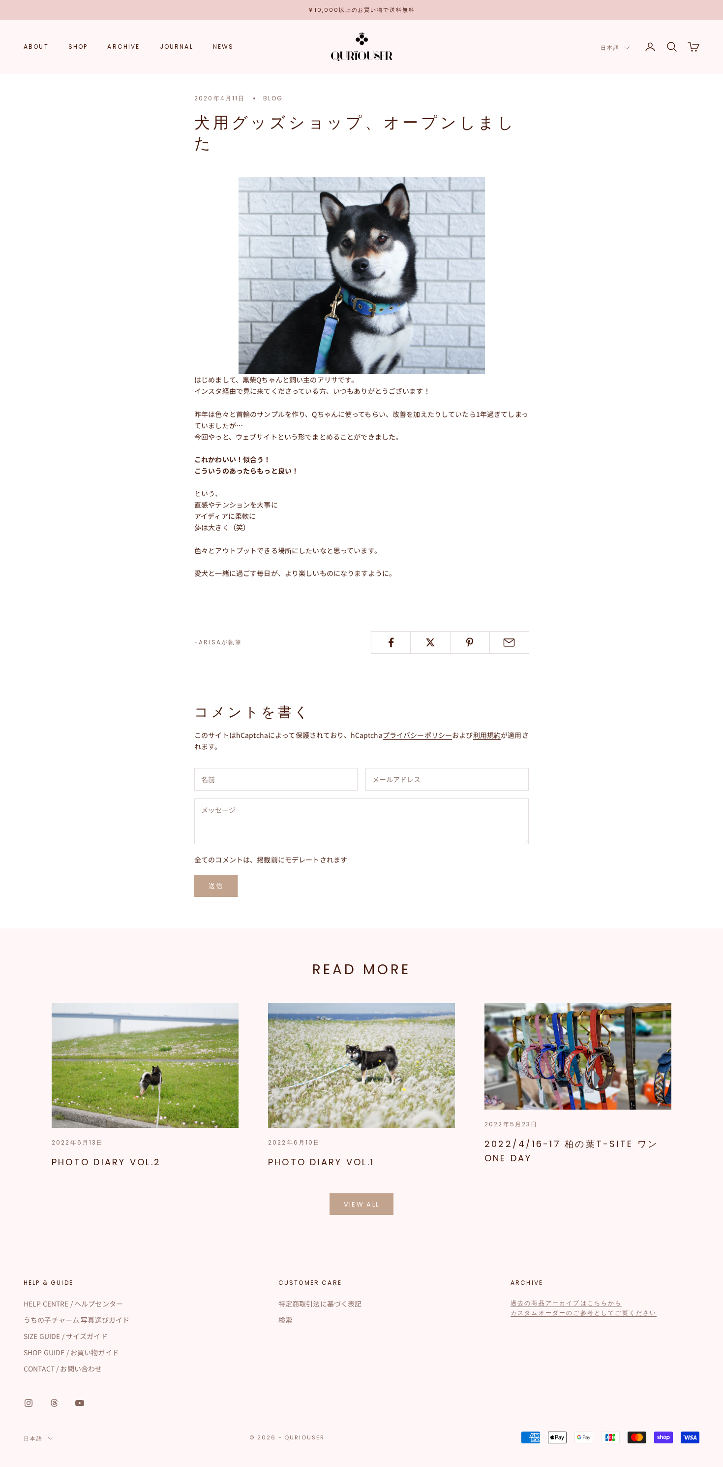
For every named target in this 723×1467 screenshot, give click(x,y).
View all (362, 1204)
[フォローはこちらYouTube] (80, 1403)
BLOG (273, 98)
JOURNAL (176, 46)
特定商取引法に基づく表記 (320, 1303)
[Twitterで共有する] (430, 642)
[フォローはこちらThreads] (54, 1403)
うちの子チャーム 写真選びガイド (76, 1320)
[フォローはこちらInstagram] (28, 1403)
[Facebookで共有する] (390, 642)
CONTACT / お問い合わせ (63, 1368)
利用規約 (487, 735)
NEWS (223, 46)
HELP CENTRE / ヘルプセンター (73, 1303)
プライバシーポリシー (417, 735)
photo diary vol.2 (106, 1162)
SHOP (78, 46)
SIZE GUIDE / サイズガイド (66, 1336)
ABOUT (36, 46)
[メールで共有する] (509, 642)
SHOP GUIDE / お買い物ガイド (71, 1352)
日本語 (610, 48)
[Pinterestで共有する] (470, 642)
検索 (285, 1320)
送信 (216, 886)
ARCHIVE (123, 46)
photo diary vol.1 (321, 1162)
